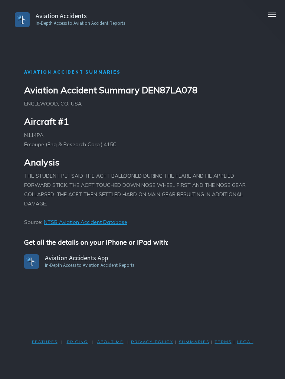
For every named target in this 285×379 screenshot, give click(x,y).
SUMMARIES (194, 341)
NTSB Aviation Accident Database (85, 222)
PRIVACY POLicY (152, 341)
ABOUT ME (110, 341)
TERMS (223, 341)
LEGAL (245, 341)
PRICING (77, 341)
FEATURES (45, 341)
